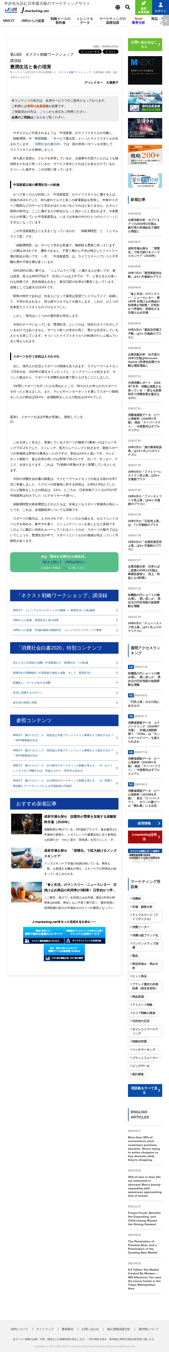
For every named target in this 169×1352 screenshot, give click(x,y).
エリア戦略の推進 (143, 1013)
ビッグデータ (141, 1066)
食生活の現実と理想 (25, 702)
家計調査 (138, 1074)
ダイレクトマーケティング (145, 1031)
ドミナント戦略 (142, 1004)
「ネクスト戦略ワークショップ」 (74, 72)
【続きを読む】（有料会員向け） (64, 562)
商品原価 (138, 996)
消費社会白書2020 (47, 144)
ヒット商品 (139, 976)
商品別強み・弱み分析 (145, 966)
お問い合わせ (90, 1329)
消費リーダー (141, 927)
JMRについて (19, 1329)
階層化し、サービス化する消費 (31, 682)
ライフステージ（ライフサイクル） (145, 917)
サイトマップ (45, 1329)
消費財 (136, 898)
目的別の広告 (141, 1021)
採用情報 (144, 823)
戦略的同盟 (139, 1041)
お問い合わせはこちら (144, 44)
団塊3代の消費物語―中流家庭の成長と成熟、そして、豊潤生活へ (52, 672)
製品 (135, 955)
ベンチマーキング (143, 1049)
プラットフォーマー (145, 1058)
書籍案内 (67, 1329)
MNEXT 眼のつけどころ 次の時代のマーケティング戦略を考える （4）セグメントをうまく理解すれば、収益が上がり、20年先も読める (62, 768)
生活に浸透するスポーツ (27, 692)
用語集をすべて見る (144, 1090)
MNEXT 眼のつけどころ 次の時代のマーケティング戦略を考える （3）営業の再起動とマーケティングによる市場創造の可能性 (62, 783)
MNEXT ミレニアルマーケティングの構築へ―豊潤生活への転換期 (54, 610)
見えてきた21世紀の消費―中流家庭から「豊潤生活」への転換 (50, 662)
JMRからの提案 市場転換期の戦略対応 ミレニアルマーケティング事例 (57, 630)
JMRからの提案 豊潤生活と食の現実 (36, 620)
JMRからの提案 (33, 20)
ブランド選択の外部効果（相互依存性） (145, 986)
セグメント (107, 216)
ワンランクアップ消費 (145, 945)
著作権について (148, 1329)
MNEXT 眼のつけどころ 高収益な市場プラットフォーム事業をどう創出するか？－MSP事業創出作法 (63, 738)
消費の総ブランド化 (145, 935)
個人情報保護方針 (118, 1329)
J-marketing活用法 (144, 837)
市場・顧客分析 (142, 906)
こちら (44, 111)
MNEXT (9, 20)
